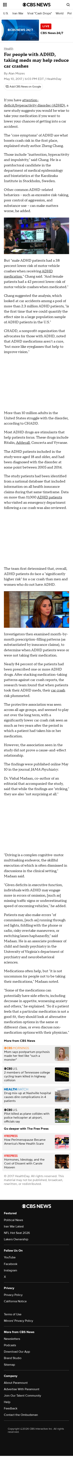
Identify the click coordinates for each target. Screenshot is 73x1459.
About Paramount (16, 1382)
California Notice (15, 1301)
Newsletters (12, 1338)
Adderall (23, 443)
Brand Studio (12, 1358)
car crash (58, 690)
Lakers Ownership (16, 1239)
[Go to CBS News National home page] (37, 5)
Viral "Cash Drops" (39, 13)
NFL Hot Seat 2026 (17, 1232)
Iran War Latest (14, 1226)
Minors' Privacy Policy (18, 1320)
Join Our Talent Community (22, 1395)
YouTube (10, 1257)
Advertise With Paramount (21, 1389)
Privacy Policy (13, 1294)
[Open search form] (68, 4)
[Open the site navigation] (13, 4)
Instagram (10, 1270)
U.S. (6, 13)
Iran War (17, 13)
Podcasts (10, 1345)
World (59, 13)
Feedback (10, 1408)
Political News (13, 1220)
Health (8, 48)
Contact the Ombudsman (21, 1414)
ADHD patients (49, 497)
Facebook (10, 1264)
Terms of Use (12, 1314)
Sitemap (9, 1364)
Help (7, 1402)
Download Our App (17, 1351)
